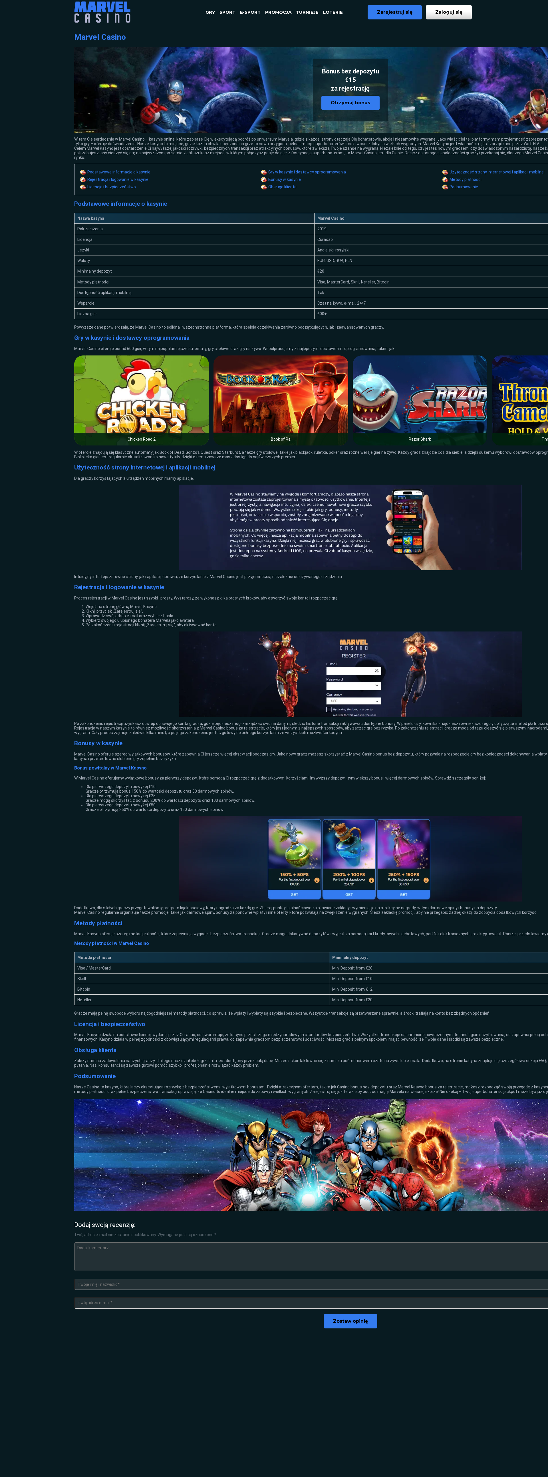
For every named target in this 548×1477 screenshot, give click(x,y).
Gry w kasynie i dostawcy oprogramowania (307, 172)
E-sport (250, 12)
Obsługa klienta (282, 187)
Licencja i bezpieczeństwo (111, 187)
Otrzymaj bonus (350, 102)
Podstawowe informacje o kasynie (118, 172)
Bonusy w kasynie (284, 179)
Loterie (333, 12)
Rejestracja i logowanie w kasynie (117, 179)
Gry (210, 12)
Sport (227, 12)
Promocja (278, 12)
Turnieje (307, 12)
